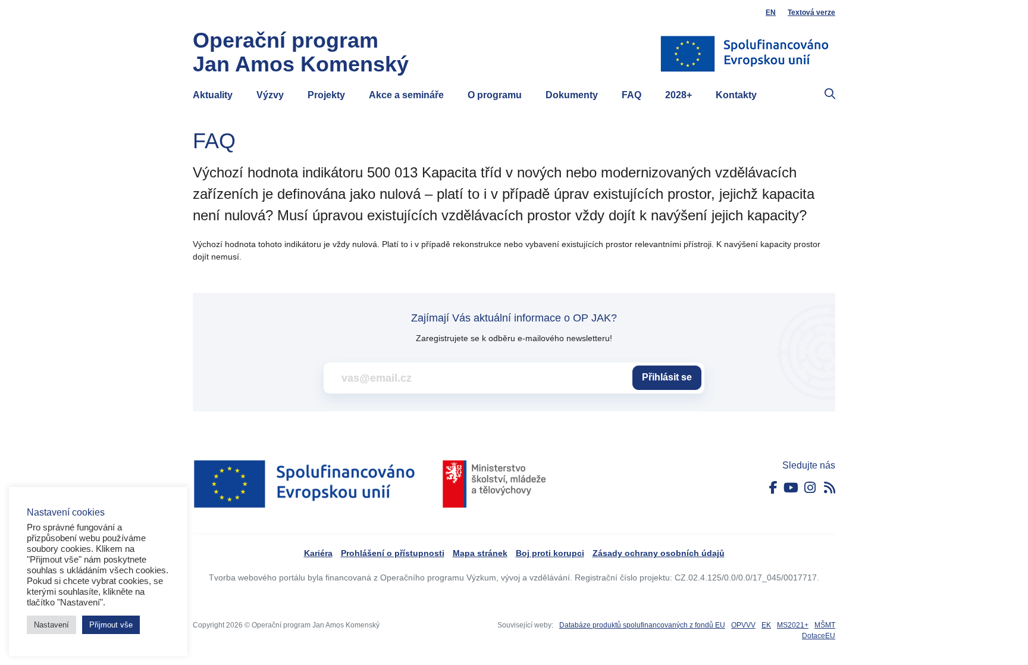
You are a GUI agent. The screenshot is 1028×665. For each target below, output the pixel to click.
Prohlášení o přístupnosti (392, 553)
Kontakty (736, 95)
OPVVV (743, 625)
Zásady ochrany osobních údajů (659, 553)
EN (771, 12)
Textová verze (811, 12)
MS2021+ (792, 625)
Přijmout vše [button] (111, 624)
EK (766, 625)
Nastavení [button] (51, 624)
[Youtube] (790, 487)
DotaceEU (818, 636)
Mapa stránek (480, 553)
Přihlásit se (667, 377)
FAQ (631, 95)
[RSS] (829, 487)
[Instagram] (810, 487)
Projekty (326, 95)
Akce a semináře (406, 95)
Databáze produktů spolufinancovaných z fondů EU (642, 625)
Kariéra (318, 553)
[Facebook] (773, 487)
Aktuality (213, 95)
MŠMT (824, 625)
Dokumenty (572, 95)
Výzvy (270, 95)
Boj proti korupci (550, 553)
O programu (495, 95)
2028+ (678, 95)
